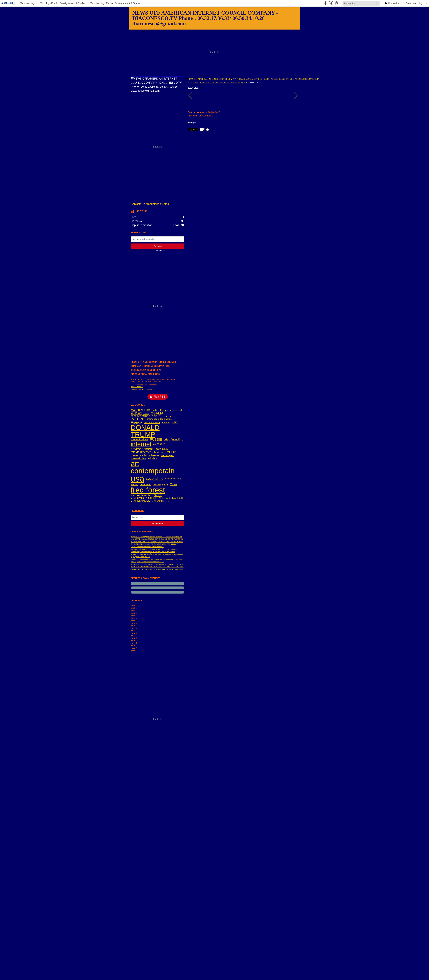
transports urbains (145, 455)
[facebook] (325, 3)
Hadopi (155, 410)
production (145, 484)
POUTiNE (138, 419)
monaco (166, 422)
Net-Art (134, 484)
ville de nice (158, 452)
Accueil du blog (137, 387)
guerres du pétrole (139, 439)
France (136, 422)
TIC (167, 501)
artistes (152, 458)
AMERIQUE (159, 444)
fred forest (148, 490)
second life (154, 478)
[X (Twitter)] (331, 3)
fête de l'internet (141, 452)
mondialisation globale (141, 495)
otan (134, 410)
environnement (142, 449)
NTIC (175, 422)
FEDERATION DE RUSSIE (144, 416)
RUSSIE (156, 439)
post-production (138, 458)
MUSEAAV (136, 413)
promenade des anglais (159, 419)
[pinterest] (336, 3)
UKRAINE (157, 501)
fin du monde (165, 416)
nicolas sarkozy (173, 478)
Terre (146, 413)
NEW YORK (144, 410)
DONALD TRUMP (145, 431)
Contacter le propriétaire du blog (150, 204)
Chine (173, 484)
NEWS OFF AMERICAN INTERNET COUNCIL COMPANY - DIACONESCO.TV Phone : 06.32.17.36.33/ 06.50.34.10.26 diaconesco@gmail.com (253, 79)
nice (165, 484)
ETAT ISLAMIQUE (140, 501)
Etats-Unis (161, 449)
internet (141, 444)
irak (180, 410)
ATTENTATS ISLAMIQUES (171, 498)
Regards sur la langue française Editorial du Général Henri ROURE (156, 536)
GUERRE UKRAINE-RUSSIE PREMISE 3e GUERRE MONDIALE (218, 82)
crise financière (173, 439)
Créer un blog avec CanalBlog (142, 389)
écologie (167, 455)
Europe (164, 410)
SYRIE (158, 495)
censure (157, 484)
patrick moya (152, 422)
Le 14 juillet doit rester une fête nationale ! (147, 547)
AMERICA (171, 452)
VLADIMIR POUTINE (144, 498)
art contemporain (153, 467)
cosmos (173, 410)
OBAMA (157, 413)
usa (137, 478)
